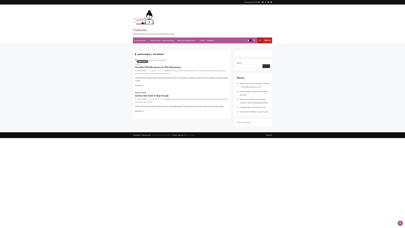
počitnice (196, 99)
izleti (193, 70)
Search (239, 63)
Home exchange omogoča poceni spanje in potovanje (254, 93)
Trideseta (140, 30)
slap (136, 102)
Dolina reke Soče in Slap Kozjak (152, 95)
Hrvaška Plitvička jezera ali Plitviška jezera (158, 67)
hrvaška (185, 70)
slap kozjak (142, 102)
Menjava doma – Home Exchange (162, 40)
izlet (190, 70)
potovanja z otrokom (141, 73)
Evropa (137, 64)
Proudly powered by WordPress (161, 135)
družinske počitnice (176, 70)
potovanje (152, 73)
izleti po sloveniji (183, 99)
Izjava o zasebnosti (244, 122)
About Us (269, 135)
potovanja (222, 70)
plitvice (206, 70)
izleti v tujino (200, 70)
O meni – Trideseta (206, 40)
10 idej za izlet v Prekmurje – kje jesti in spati (254, 112)
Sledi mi (267, 40)
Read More (138, 85)
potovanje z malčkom (163, 73)
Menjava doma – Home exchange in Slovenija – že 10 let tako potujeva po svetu (254, 85)
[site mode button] (249, 40)
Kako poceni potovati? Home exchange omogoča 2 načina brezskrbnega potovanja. (254, 101)
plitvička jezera (214, 70)
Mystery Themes (189, 135)
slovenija (149, 102)
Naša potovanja (140, 40)
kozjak (191, 99)
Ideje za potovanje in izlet (186, 40)
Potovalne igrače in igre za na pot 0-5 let (253, 107)
